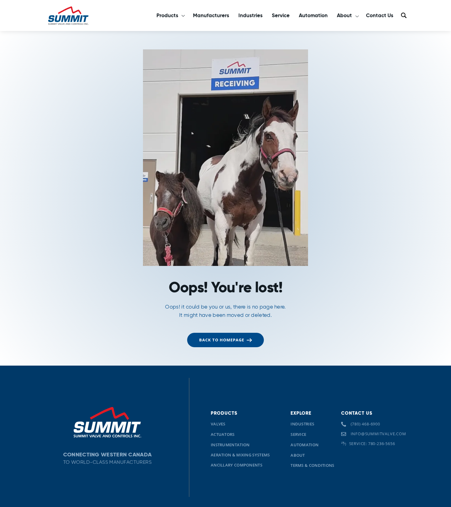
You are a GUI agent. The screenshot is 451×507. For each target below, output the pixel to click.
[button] (170, 15)
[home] (68, 15)
